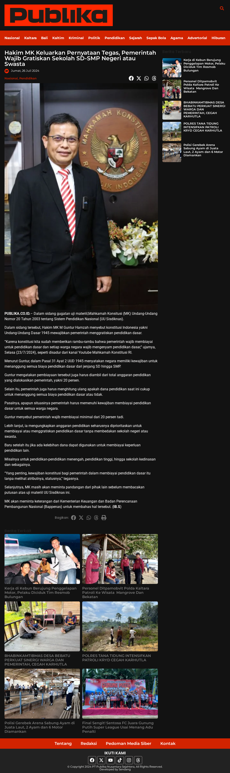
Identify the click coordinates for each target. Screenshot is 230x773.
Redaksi (89, 743)
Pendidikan (115, 38)
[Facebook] (92, 760)
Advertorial (197, 38)
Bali (44, 38)
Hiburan (218, 38)
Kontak (167, 743)
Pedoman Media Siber (128, 743)
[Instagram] (129, 760)
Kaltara (30, 38)
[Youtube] (110, 760)
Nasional (12, 38)
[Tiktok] (120, 760)
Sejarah (135, 38)
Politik (94, 38)
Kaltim (58, 38)
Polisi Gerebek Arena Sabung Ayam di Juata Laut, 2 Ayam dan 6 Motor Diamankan (39, 727)
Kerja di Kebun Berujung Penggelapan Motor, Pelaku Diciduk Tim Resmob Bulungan (40, 592)
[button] (222, 8)
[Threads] (138, 760)
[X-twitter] (101, 760)
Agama (176, 38)
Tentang (63, 743)
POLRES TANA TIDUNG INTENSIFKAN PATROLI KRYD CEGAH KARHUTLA (116, 658)
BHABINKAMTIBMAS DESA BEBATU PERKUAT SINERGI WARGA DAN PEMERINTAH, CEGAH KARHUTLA (37, 660)
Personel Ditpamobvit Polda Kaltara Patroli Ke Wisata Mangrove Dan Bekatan (115, 592)
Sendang (125, 769)
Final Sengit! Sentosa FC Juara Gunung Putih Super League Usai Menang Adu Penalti (118, 727)
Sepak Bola (156, 38)
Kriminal (76, 38)
